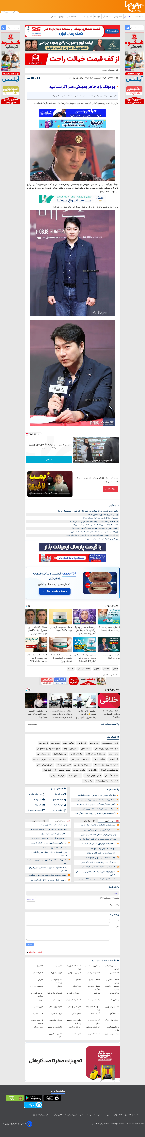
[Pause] (76, 460)
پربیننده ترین (60, 821)
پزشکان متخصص (112, 999)
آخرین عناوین (109, 821)
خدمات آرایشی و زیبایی (112, 981)
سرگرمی (54, 16)
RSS (33, 1115)
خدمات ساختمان (55, 1020)
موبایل (40, 999)
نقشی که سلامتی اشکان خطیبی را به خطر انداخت (97, 795)
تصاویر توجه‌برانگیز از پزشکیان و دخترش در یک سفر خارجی (95, 873)
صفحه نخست (138, 16)
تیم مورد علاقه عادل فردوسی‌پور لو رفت (100, 857)
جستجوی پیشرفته (44, 1115)
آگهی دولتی (58, 1115)
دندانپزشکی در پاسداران (109, 770)
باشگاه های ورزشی (93, 999)
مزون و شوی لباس (55, 972)
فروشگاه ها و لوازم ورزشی (93, 1008)
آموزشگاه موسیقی (93, 1027)
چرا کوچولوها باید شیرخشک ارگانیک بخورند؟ (101, 538)
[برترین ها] (135, 6)
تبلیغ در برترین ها (70, 1115)
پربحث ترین (36, 821)
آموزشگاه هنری (94, 1033)
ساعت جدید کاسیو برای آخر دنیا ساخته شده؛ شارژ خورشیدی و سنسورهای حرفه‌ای (87, 511)
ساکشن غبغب (68, 743)
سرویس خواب (56, 999)
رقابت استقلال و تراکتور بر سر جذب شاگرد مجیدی (97, 879)
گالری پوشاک (57, 966)
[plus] (38, 78)
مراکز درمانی (114, 993)
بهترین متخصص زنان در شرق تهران (56, 770)
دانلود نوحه (92, 770)
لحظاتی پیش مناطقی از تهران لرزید (53, 834)
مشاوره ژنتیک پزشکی (82, 764)
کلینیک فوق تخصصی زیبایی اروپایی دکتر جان (50, 759)
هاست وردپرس (79, 770)
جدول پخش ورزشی (33, 810)
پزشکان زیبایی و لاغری (113, 1029)
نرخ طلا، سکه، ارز (34, 794)
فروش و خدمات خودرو (37, 1022)
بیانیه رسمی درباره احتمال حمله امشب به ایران (98, 834)
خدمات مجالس (75, 1027)
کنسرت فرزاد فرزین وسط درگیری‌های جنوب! (99, 829)
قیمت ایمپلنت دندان (110, 743)
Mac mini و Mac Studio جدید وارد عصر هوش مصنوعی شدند (94, 521)
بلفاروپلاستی (81, 743)
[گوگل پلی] (33, 1098)
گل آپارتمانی (113, 759)
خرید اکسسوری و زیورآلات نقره (106, 748)
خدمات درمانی (94, 979)
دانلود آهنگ (113, 754)
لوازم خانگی (38, 1006)
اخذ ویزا (40, 966)
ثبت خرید (48, 459)
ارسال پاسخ (31, 899)
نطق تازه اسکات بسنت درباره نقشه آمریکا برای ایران (97, 839)
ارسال (29, 944)
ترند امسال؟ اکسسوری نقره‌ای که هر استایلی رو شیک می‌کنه (95, 525)
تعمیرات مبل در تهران (54, 993)
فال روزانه (37, 805)
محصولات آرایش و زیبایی (112, 988)
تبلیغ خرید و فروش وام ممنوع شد (103, 848)
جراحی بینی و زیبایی (111, 1033)
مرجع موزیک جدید (70, 748)
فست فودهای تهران (73, 999)
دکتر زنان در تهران (112, 1006)
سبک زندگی (107, 16)
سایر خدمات (38, 1027)
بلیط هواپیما (94, 743)
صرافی (40, 979)
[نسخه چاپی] (29, 78)
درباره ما (108, 1115)
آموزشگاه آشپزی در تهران (73, 967)
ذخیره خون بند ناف (64, 764)
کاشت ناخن (114, 972)
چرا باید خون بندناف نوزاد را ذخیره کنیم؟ (103, 514)
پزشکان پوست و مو (92, 966)
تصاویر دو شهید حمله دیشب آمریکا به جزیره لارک (47, 875)
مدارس (78, 979)
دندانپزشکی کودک (112, 1020)
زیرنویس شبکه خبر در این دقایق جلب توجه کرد (48, 880)
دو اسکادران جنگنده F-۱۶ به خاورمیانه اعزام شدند (49, 838)
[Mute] (80, 460)
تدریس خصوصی (74, 972)
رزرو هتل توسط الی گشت (95, 754)
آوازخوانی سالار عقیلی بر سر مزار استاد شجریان (48, 843)
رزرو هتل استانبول (60, 754)
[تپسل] (27, 434)
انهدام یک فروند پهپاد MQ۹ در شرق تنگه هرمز (99, 862)
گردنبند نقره (43, 743)
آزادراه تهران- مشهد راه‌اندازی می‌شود (53, 824)
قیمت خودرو (58, 799)
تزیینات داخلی (56, 1013)
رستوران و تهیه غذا (73, 993)
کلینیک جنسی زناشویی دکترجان (106, 764)
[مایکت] (33, 1105)
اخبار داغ (87, 821)
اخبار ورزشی (118, 16)
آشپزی (89, 16)
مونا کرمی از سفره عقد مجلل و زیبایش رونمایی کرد (96, 799)
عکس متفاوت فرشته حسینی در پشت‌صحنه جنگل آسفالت (94, 813)
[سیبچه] (52, 1098)
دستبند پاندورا (86, 748)
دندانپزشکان (114, 1013)
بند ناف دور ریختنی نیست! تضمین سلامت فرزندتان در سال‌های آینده (92, 535)
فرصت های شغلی (85, 1115)
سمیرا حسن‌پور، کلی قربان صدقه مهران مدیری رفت (96, 809)
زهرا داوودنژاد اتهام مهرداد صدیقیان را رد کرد (98, 843)
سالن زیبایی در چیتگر (45, 764)
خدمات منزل (38, 1013)
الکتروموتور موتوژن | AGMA (107, 780)
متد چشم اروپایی (43, 754)
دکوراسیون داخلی (55, 1006)
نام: (118, 921)
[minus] (32, 78)
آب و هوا (37, 799)
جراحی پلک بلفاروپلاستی (80, 759)
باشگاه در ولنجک (99, 759)
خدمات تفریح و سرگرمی (37, 995)
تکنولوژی (62, 16)
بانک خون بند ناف (74, 775)
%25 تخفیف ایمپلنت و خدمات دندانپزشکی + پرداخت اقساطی (94, 532)
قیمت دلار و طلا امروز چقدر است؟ (54, 847)
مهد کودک (77, 986)
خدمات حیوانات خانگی (94, 988)
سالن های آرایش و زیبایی (112, 967)
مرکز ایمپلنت (88, 780)
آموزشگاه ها (95, 1013)
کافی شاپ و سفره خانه (74, 1008)
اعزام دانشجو (38, 972)
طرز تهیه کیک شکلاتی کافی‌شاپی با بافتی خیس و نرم (95, 867)
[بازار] (15, 1098)
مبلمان (59, 986)
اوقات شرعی (58, 810)
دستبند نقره (55, 743)
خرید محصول (110, 489)
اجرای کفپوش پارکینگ (93, 775)
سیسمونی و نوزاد (36, 986)
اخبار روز (127, 16)
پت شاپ (96, 993)
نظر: (117, 926)
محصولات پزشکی (93, 972)
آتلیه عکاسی (76, 1033)
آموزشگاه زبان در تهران (93, 1022)
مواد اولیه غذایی (77, 754)
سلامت (82, 16)
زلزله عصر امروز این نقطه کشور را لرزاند (101, 853)
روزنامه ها (59, 794)
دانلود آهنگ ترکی (111, 775)
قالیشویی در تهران (55, 1027)
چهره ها (97, 16)
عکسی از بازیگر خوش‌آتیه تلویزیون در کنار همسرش (96, 804)
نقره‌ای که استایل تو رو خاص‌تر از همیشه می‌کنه (100, 518)
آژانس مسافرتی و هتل (55, 1035)
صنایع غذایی (76, 1013)
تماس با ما (98, 1115)
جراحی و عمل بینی (57, 775)
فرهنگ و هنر (73, 16)
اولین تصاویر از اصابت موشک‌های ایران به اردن (97, 825)
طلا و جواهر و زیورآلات (57, 981)
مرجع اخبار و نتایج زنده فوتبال (48, 748)
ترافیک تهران (58, 805)
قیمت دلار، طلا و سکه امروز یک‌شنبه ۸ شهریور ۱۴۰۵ (48, 829)
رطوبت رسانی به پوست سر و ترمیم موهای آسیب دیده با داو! (95, 528)
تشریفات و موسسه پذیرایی (74, 1022)
